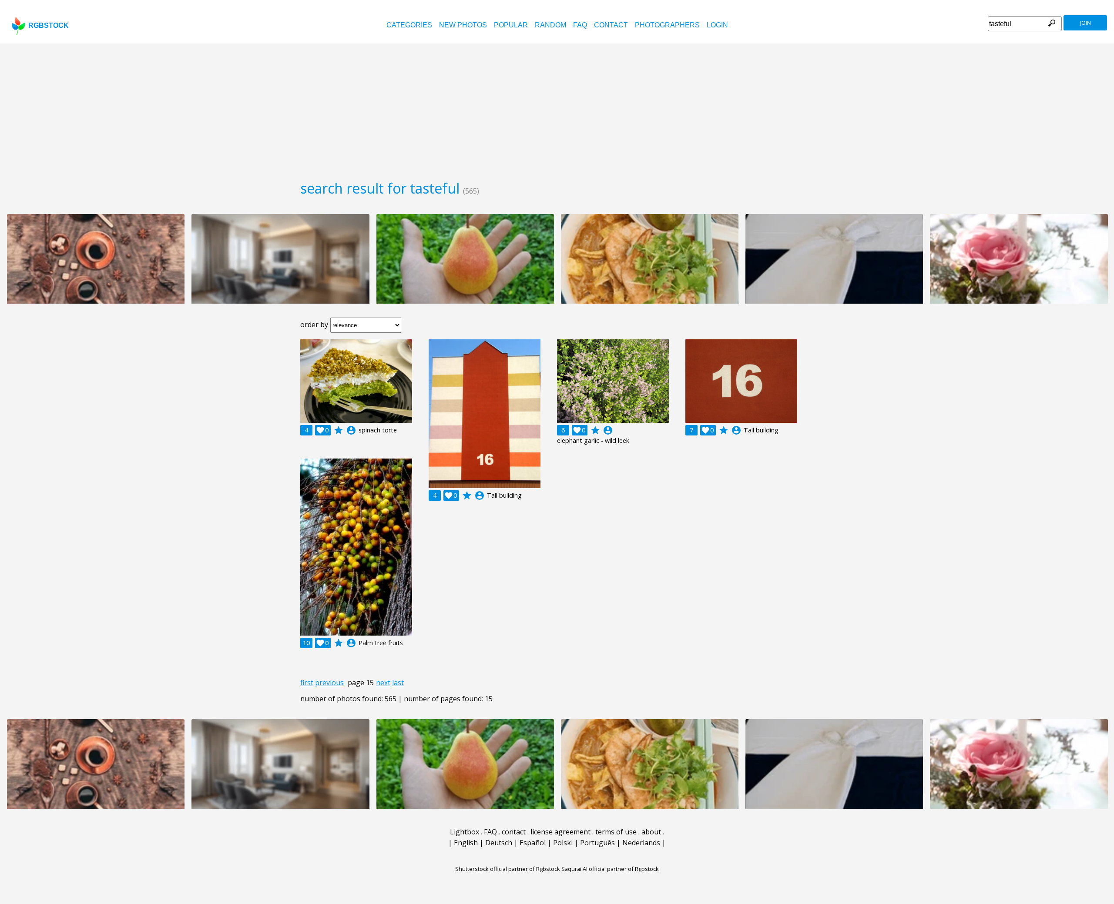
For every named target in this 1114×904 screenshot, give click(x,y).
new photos (463, 25)
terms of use (616, 832)
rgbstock (48, 25)
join (1085, 23)
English (466, 842)
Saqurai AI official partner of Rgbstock (610, 869)
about (651, 832)
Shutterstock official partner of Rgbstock (507, 869)
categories (409, 25)
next (383, 682)
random (550, 25)
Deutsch (498, 842)
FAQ (580, 25)
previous (329, 682)
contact (611, 25)
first (306, 682)
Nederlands (641, 842)
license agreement (560, 832)
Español (533, 842)
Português (597, 842)
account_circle (351, 430)
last (398, 682)
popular (511, 25)
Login (717, 25)
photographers (667, 25)
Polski (563, 842)
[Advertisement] (557, 109)
